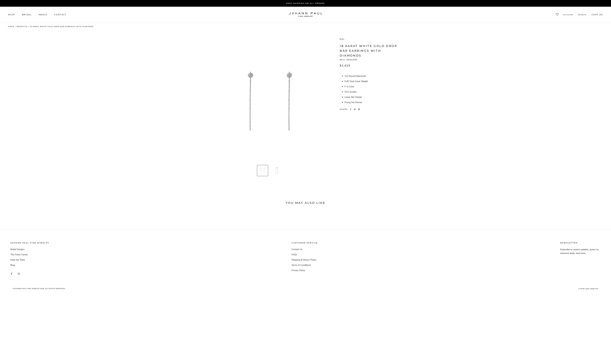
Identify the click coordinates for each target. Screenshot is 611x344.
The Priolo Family (19, 254)
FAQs (294, 254)
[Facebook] (351, 109)
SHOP (11, 14)
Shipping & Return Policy (303, 259)
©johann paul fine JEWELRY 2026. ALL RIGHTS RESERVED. (39, 288)
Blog (12, 265)
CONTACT (60, 14)
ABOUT (43, 14)
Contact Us (296, 249)
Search (582, 15)
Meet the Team (17, 259)
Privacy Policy (298, 270)
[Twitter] (355, 109)
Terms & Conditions (301, 265)
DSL (342, 39)
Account (568, 15)
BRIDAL (27, 14)
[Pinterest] (359, 109)
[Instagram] (19, 273)
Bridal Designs (17, 249)
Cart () (597, 14)
